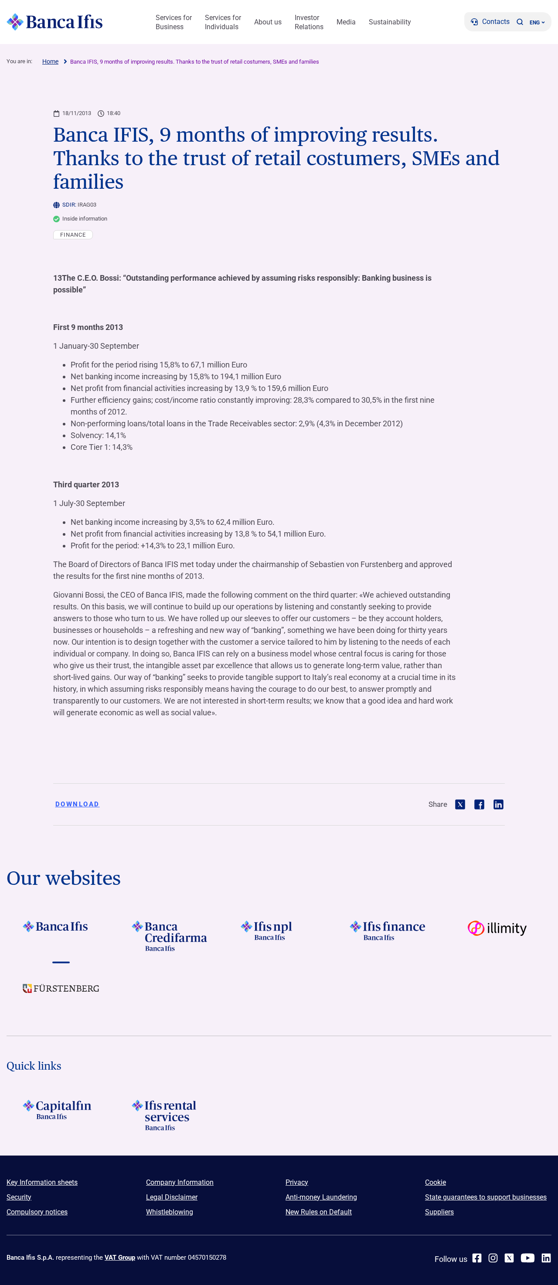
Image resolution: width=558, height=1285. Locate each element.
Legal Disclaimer (171, 1197)
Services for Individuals (223, 22)
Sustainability (390, 22)
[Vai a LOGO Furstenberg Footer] (61, 995)
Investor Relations (309, 22)
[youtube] (527, 1258)
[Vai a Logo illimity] (496, 936)
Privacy (297, 1182)
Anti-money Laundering (321, 1197)
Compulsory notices (37, 1212)
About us (268, 22)
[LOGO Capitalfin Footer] (61, 1115)
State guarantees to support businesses (486, 1197)
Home (50, 61)
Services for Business (174, 22)
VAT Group (120, 1257)
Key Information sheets (42, 1182)
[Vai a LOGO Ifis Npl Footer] (279, 936)
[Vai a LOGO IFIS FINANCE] (387, 936)
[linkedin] (546, 1258)
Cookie (435, 1182)
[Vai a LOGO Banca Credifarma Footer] (170, 936)
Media (346, 22)
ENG (535, 23)
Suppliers (439, 1212)
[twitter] (509, 1258)
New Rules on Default (319, 1212)
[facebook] (477, 1258)
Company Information (180, 1182)
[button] (519, 21)
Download (77, 804)
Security (19, 1197)
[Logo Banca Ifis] (54, 22)
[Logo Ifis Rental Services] (170, 1115)
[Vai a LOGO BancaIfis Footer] (61, 936)
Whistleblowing (169, 1212)
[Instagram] (493, 1258)
